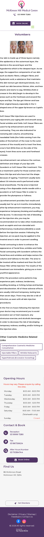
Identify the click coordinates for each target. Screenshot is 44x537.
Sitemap (31, 514)
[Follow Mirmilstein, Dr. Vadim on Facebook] (18, 522)
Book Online (23, 459)
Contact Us (27, 517)
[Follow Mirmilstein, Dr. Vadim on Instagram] (24, 522)
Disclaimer (13, 514)
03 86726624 (16, 443)
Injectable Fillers (9, 353)
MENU (32, 27)
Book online (22, 23)
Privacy (22, 514)
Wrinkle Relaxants (28, 353)
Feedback (16, 517)
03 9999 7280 (24, 14)
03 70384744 (16, 452)
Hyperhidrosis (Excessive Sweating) (18, 358)
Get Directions (23, 503)
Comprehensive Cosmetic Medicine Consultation (18, 346)
